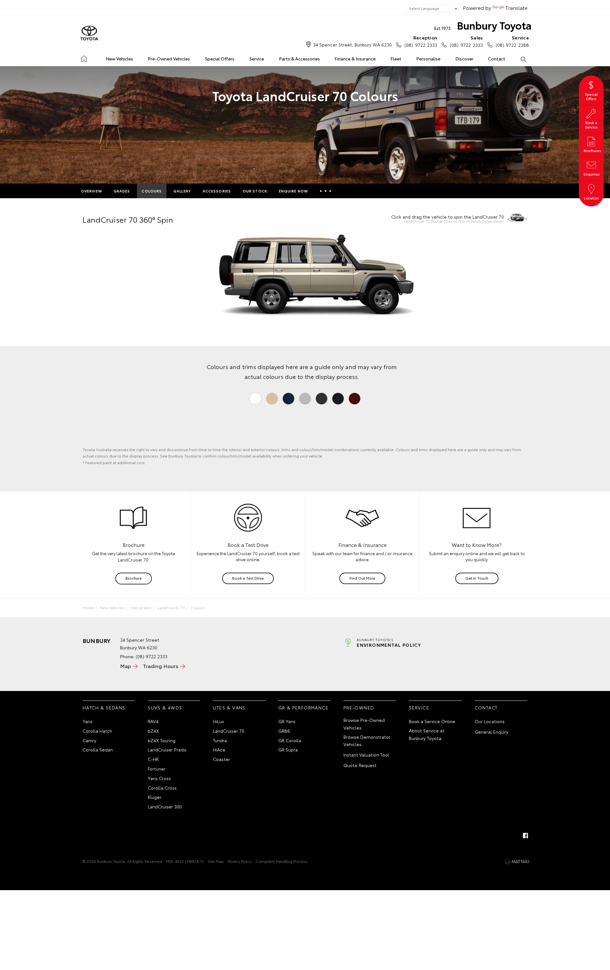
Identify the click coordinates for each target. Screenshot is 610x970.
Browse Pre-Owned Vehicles (364, 724)
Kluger (154, 797)
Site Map (216, 861)
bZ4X (153, 731)
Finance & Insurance (355, 58)
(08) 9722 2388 (512, 41)
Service (256, 58)
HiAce (219, 749)
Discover (464, 58)
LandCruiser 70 (171, 607)
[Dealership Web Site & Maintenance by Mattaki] (517, 861)
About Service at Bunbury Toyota (426, 734)
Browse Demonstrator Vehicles (366, 741)
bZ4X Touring (161, 740)
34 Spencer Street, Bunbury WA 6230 (352, 44)
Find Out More (362, 578)
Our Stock (255, 190)
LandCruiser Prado (167, 749)
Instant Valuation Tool (366, 754)
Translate (516, 7)
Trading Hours (160, 665)
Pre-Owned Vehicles (169, 58)
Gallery (182, 190)
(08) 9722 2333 (420, 41)
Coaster (221, 759)
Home (83, 57)
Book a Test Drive (248, 578)
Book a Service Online (432, 721)
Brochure (133, 578)
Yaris (87, 721)
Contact (496, 58)
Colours (152, 190)
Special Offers (219, 58)
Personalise (428, 58)
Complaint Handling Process (282, 861)
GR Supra (288, 749)
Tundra (220, 740)
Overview (91, 190)
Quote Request (359, 765)
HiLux (218, 721)
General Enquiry (491, 732)
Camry (89, 740)
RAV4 (153, 721)
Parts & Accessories (299, 58)
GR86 (284, 731)
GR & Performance (303, 707)
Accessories (217, 190)
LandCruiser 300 (165, 806)
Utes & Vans (141, 607)
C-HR (153, 759)
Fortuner (157, 768)
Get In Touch (476, 578)
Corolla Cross (162, 788)
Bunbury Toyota (483, 25)
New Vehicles (119, 58)
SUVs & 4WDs (165, 707)
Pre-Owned (358, 707)
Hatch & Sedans (104, 707)
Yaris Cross (159, 778)
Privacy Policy (240, 861)
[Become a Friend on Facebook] (525, 835)
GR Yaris (286, 721)
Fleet (395, 58)
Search (523, 58)
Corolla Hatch (97, 731)
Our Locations (490, 721)
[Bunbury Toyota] (89, 33)
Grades (122, 190)
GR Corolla (289, 740)
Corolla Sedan (98, 749)
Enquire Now (293, 190)
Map (125, 665)
